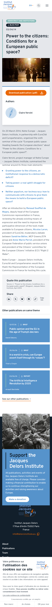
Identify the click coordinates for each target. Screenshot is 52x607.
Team (5, 552)
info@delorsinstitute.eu (24, 534)
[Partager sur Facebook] (29, 299)
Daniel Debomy (11, 338)
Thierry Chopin (11, 364)
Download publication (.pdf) (23, 92)
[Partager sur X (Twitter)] (15, 299)
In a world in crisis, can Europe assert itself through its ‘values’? (27, 356)
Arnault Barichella (12, 389)
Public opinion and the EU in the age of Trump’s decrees (24, 330)
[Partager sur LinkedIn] (9, 299)
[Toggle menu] (47, 5)
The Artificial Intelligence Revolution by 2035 (23, 382)
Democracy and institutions (21, 21)
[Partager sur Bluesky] (22, 299)
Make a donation (17, 499)
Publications (8, 548)
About (5, 544)
